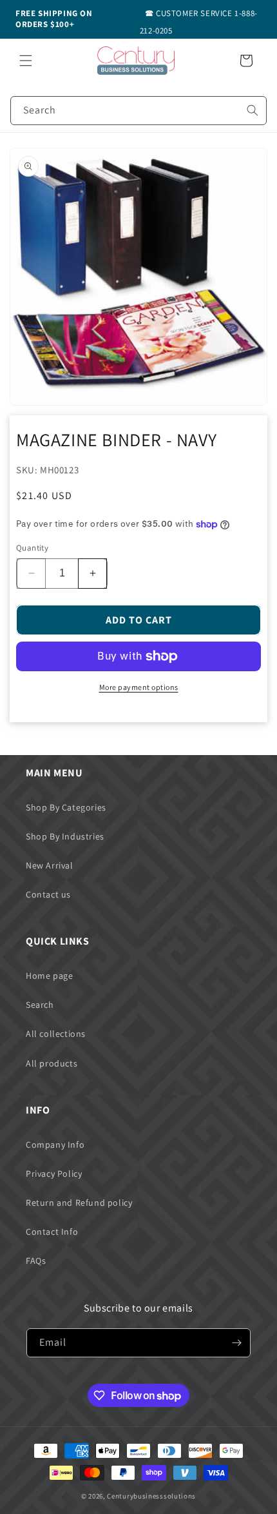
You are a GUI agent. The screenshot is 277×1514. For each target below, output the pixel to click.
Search (40, 1004)
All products (51, 1063)
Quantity (32, 547)
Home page (49, 975)
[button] (26, 60)
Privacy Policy (54, 1173)
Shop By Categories (66, 807)
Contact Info (52, 1231)
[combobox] (138, 110)
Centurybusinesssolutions (151, 1495)
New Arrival (49, 865)
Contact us (48, 894)
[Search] (252, 110)
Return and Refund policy (79, 1202)
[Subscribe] (236, 1343)
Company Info (55, 1144)
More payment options (138, 687)
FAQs (36, 1260)
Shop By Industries (65, 836)
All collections (56, 1033)
